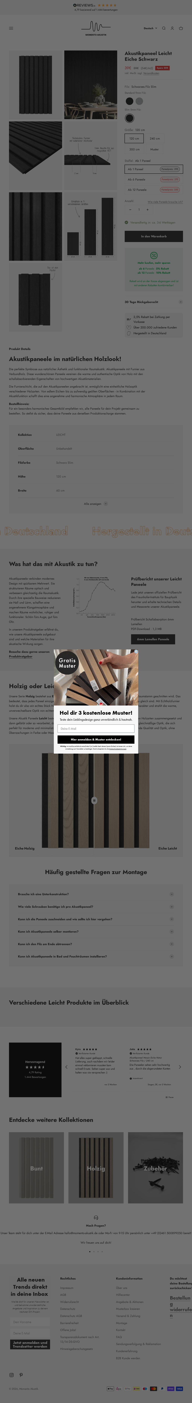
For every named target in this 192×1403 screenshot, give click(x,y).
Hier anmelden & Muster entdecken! (96, 739)
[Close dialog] (136, 651)
